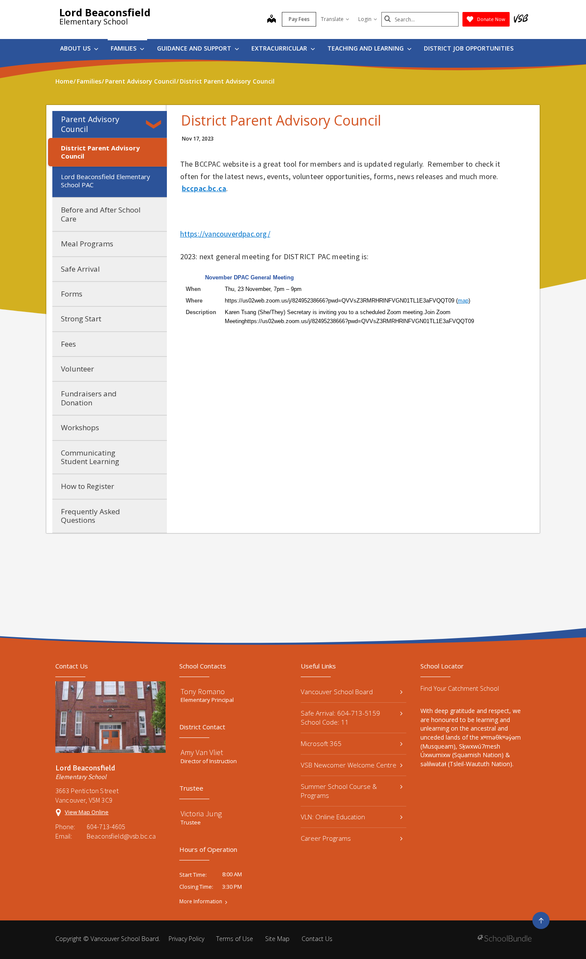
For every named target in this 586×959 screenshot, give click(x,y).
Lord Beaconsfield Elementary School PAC (105, 180)
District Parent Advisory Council (100, 152)
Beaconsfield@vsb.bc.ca (121, 836)
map (463, 300)
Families (124, 48)
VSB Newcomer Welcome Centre (348, 765)
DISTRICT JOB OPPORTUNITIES (469, 48)
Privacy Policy (186, 939)
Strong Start (81, 319)
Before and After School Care (101, 214)
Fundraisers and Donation (89, 398)
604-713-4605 (106, 826)
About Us (76, 48)
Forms (71, 294)
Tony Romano (203, 691)
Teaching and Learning (366, 48)
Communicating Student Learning (90, 457)
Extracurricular (280, 48)
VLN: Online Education (333, 816)
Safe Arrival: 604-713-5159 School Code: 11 (340, 717)
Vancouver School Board (337, 691)
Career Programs (326, 838)
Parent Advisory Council (90, 124)
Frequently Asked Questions (90, 515)
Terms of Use (234, 939)
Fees (68, 344)
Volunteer (77, 369)
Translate (332, 19)
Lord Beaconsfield (105, 12)
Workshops (80, 427)
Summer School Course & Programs (339, 791)
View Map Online (87, 812)
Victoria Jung (201, 813)
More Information (200, 901)
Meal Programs (87, 244)
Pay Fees (299, 19)
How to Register (87, 486)
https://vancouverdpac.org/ (225, 234)
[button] (155, 124)
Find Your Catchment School (459, 688)
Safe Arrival (80, 269)
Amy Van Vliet (202, 752)
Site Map (277, 939)
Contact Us (317, 939)
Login (365, 19)
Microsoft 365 (321, 743)
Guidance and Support (195, 48)
